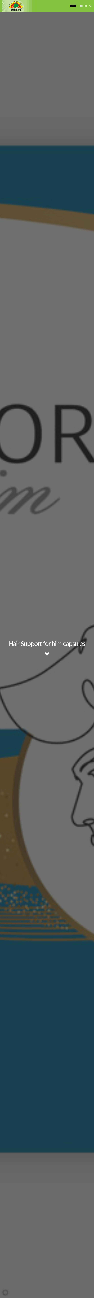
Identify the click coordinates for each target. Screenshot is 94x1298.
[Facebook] (86, 6)
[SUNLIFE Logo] (20, 6)
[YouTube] (81, 6)
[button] (73, 6)
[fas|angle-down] (47, 653)
